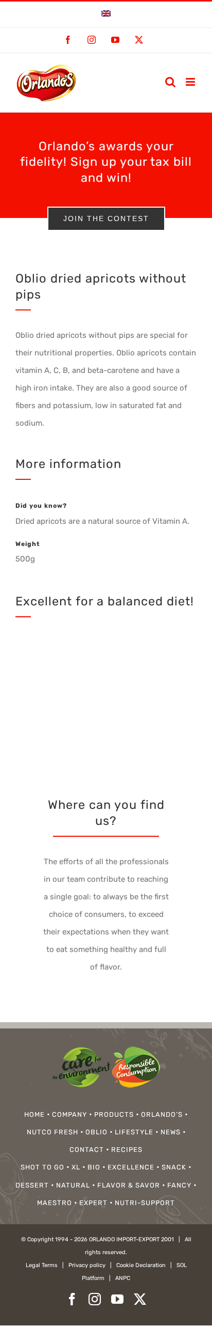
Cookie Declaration (141, 1265)
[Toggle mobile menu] (191, 81)
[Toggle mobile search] (170, 81)
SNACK (174, 1167)
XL (76, 1167)
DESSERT (32, 1185)
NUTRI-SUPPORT (145, 1203)
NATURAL (73, 1185)
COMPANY (69, 1114)
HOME (34, 1114)
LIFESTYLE (134, 1132)
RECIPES (127, 1149)
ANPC (122, 1278)
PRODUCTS (114, 1114)
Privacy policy (86, 1265)
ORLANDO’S (162, 1114)
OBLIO (96, 1132)
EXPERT (93, 1203)
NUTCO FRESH (52, 1132)
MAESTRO (54, 1203)
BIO (93, 1167)
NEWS (171, 1132)
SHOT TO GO (42, 1167)
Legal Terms (42, 1265)
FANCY (179, 1185)
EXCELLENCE (131, 1167)
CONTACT (86, 1149)
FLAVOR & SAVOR (128, 1185)
